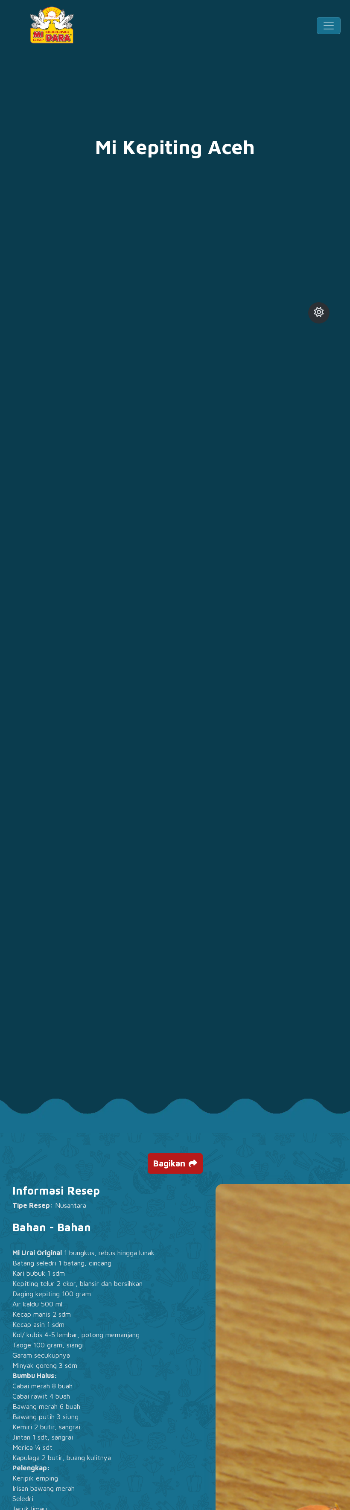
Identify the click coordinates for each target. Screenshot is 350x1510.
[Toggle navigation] (329, 25)
